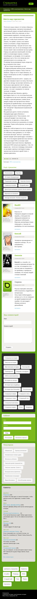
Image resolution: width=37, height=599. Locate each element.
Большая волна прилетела (12, 471)
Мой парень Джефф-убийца (11, 505)
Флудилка (29, 407)
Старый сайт (8, 579)
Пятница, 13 (7, 523)
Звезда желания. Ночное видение (16, 197)
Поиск (25, 579)
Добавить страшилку (11, 569)
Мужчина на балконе (11, 193)
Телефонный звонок (9, 548)
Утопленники (27, 389)
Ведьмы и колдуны (22, 371)
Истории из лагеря (11, 380)
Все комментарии (8, 557)
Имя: (5, 318)
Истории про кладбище (12, 385)
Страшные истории (11, 358)
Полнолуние (9, 173)
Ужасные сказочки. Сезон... (11, 531)
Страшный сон (24, 398)
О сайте (6, 574)
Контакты (7, 584)
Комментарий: (8, 326)
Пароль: (5, 425)
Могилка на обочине (11, 459)
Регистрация (8, 437)
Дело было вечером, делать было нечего (18, 189)
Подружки (6, 494)
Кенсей (18, 234)
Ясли (21, 407)
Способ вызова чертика (24, 480)
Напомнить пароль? (21, 437)
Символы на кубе (10, 185)
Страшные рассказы (11, 403)
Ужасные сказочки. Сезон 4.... (13, 467)
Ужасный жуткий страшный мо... (14, 463)
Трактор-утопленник (20, 450)
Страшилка (10, 2)
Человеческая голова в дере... (13, 454)
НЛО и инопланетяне (17, 9)
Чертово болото (25, 181)
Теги (17, 579)
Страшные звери (10, 394)
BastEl (17, 205)
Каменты (24, 569)
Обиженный (8, 450)
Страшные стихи (10, 398)
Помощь (15, 574)
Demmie (9, 21)
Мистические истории (12, 367)
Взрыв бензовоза (10, 480)
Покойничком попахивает (12, 476)
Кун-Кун (18, 173)
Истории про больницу (12, 389)
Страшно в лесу (24, 394)
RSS (23, 574)
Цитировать (17, 229)
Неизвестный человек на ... (11, 513)
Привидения (9, 371)
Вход (7, 433)
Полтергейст (26, 367)
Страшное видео (10, 407)
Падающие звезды (11, 181)
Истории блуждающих (12, 177)
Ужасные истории (10, 362)
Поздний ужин (24, 185)
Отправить (8, 347)
